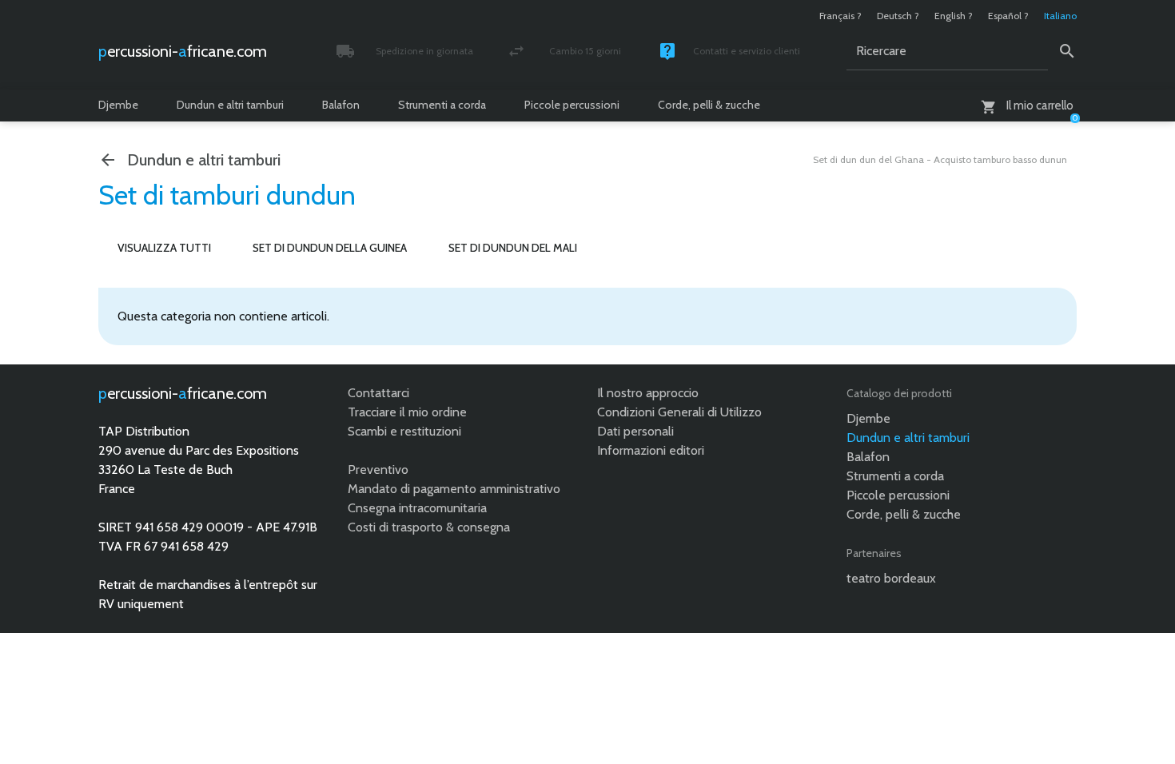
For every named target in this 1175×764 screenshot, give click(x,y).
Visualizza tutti (164, 248)
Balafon (341, 104)
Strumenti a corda (442, 104)
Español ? (1008, 16)
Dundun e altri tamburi (230, 104)
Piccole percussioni (571, 104)
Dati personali (635, 431)
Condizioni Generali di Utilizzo (679, 412)
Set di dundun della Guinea (330, 248)
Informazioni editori (650, 450)
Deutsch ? (898, 16)
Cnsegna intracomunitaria (417, 507)
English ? (953, 16)
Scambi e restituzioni (404, 431)
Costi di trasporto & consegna (429, 527)
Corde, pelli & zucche (709, 104)
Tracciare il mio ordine (407, 412)
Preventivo (378, 469)
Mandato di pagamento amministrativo (454, 488)
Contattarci (378, 392)
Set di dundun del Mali (512, 248)
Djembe (118, 104)
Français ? (840, 16)
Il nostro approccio (648, 392)
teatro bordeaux (891, 578)
